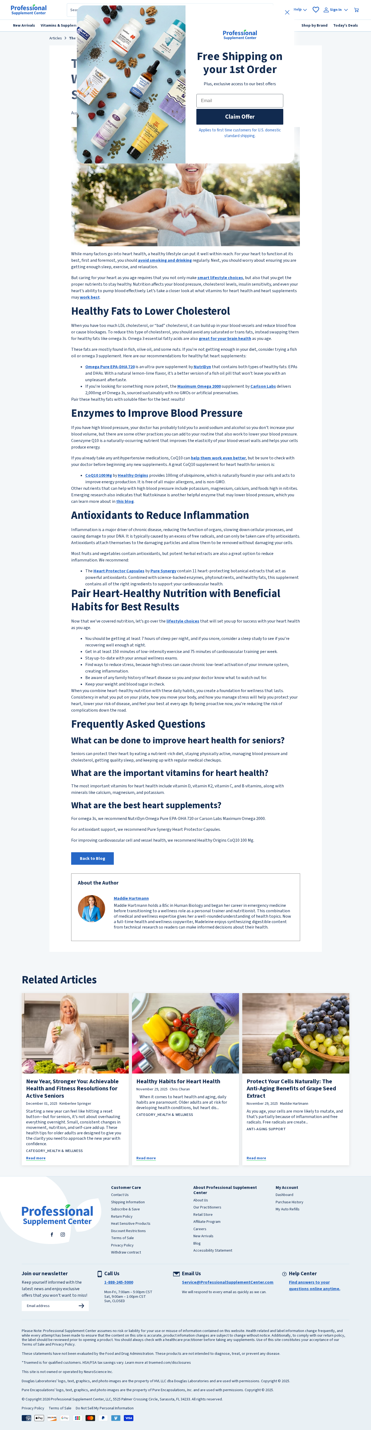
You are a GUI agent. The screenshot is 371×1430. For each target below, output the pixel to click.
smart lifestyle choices (220, 278)
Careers (199, 1229)
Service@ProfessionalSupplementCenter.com (227, 1282)
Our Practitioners (207, 1207)
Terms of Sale (122, 1238)
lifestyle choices (182, 621)
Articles (55, 38)
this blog (125, 501)
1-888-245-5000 (118, 1282)
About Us (200, 1200)
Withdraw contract (126, 1252)
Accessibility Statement (212, 1250)
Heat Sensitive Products (130, 1223)
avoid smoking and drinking (165, 260)
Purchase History (289, 1202)
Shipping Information (128, 1202)
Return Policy (122, 1216)
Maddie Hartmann (131, 898)
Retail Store (203, 1215)
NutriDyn (202, 367)
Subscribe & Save (125, 1209)
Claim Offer (240, 117)
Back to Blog (92, 858)
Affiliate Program (207, 1222)
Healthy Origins (133, 475)
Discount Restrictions (128, 1231)
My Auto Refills (288, 1209)
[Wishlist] (316, 10)
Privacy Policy (122, 1245)
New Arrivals (203, 1236)
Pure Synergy (163, 571)
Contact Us (120, 1195)
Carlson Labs (263, 386)
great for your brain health (225, 339)
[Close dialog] (287, 12)
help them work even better (218, 458)
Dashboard (284, 1195)
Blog (197, 1243)
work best (90, 297)
